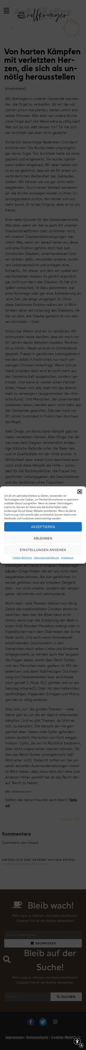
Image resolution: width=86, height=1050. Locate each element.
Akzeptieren (43, 527)
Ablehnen (43, 538)
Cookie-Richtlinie (22, 558)
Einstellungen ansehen (43, 550)
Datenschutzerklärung (46, 558)
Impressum (67, 558)
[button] (80, 492)
